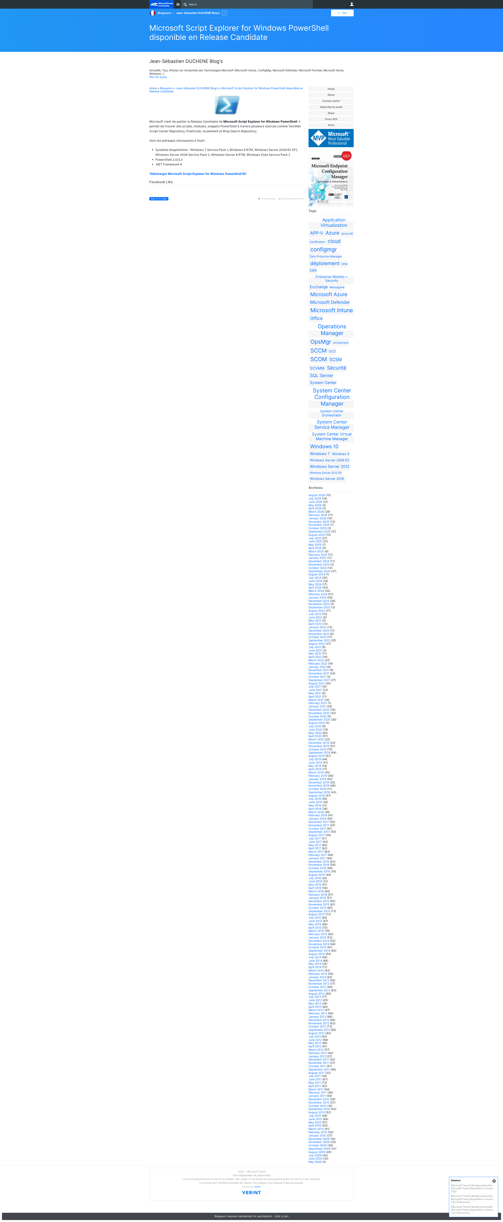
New (344, 12)
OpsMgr (320, 341)
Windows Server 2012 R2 (326, 472)
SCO (332, 351)
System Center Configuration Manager (332, 397)
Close (494, 1181)
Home (331, 88)
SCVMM (317, 368)
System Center (323, 382)
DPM (344, 264)
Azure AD (347, 233)
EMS (313, 270)
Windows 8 (340, 454)
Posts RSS (331, 119)
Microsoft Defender (330, 302)
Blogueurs (166, 88)
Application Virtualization (333, 222)
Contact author (331, 100)
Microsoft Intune (331, 310)
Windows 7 (320, 453)
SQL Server (321, 375)
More (224, 13)
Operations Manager (332, 329)
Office (316, 318)
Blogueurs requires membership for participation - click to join (251, 1216)
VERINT (257, 1187)
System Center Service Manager (331, 424)
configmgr (323, 249)
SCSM (335, 359)
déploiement (325, 263)
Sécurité (336, 368)
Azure (332, 233)
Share (331, 113)
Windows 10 (324, 446)
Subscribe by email (331, 107)
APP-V (316, 233)
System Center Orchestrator (331, 413)
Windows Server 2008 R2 (329, 460)
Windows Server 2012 (330, 466)
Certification (317, 241)
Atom (331, 125)
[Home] (161, 4)
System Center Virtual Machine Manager (332, 436)
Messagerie (337, 287)
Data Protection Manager (326, 256)
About (331, 94)
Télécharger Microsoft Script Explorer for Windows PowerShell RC (198, 174)
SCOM (318, 359)
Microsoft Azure (328, 294)
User (352, 4)
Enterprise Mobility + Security (332, 279)
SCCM (318, 350)
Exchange (319, 287)
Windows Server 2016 (327, 479)
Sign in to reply (159, 198)
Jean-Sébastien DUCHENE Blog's (197, 88)
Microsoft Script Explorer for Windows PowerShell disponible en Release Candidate (239, 32)
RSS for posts (158, 77)
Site (178, 4)
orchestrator (341, 342)
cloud (334, 241)
